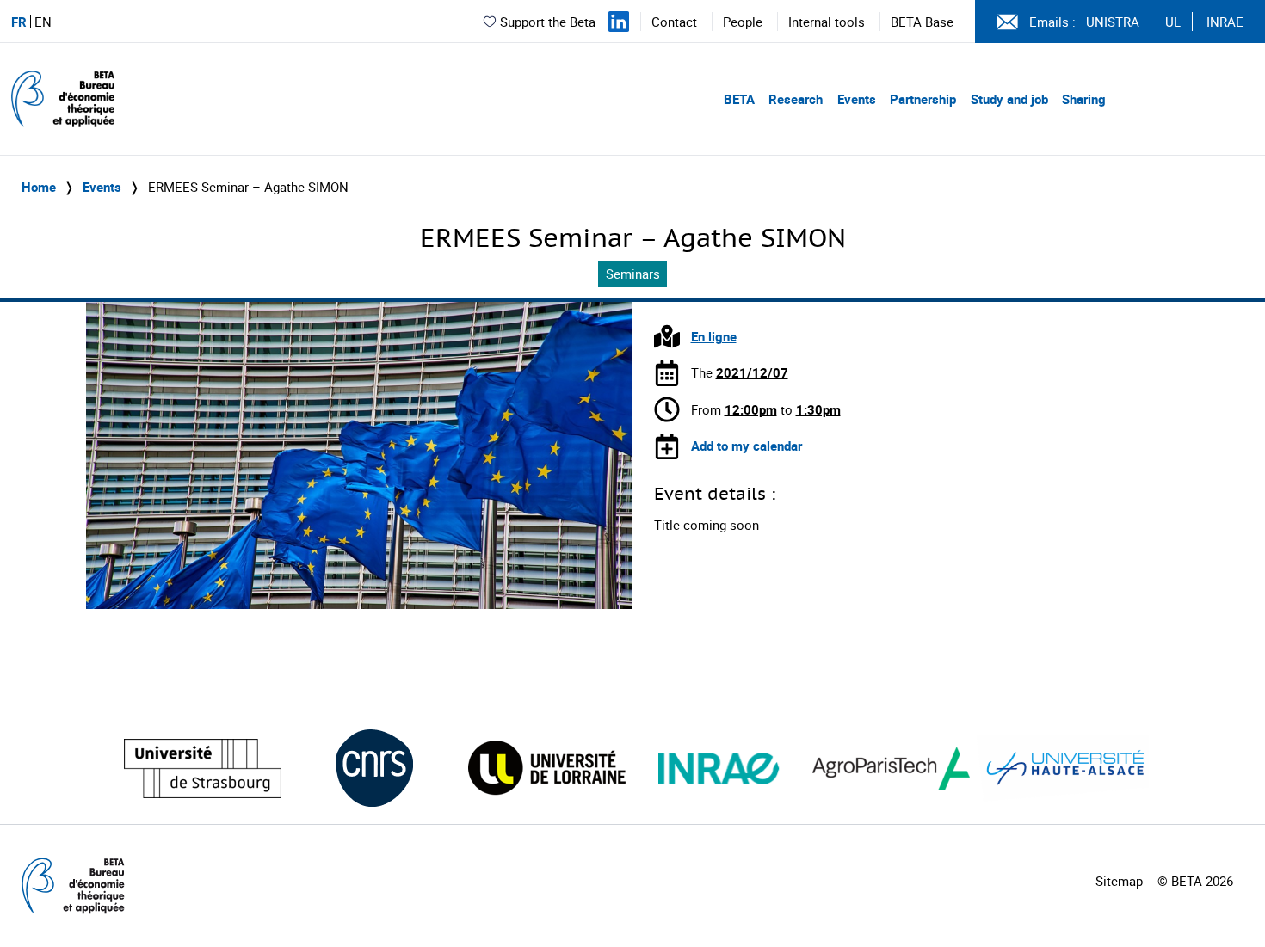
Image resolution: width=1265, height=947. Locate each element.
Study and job (1009, 99)
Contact (674, 21)
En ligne (714, 336)
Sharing (1084, 99)
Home (39, 186)
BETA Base (922, 21)
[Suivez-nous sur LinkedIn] (618, 21)
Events (856, 99)
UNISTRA (1112, 21)
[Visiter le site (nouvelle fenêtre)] (202, 768)
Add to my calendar (746, 445)
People (742, 21)
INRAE (1224, 21)
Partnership (923, 99)
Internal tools (826, 21)
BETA (739, 99)
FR (19, 21)
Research (795, 99)
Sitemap (1119, 880)
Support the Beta (547, 21)
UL (1173, 21)
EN (43, 21)
